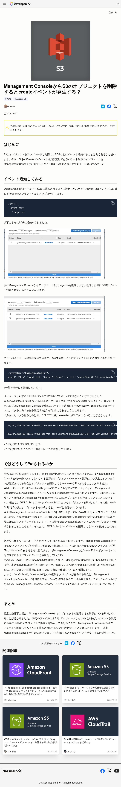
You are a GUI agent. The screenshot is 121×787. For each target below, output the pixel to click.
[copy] (113, 203)
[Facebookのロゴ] (102, 771)
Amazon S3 (21, 98)
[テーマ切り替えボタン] (118, 4)
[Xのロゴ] (109, 771)
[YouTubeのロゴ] (116, 771)
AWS (9, 98)
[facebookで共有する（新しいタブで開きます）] (109, 106)
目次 (110, 12)
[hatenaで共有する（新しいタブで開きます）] (103, 106)
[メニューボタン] (4, 4)
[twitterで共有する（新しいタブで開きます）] (115, 106)
